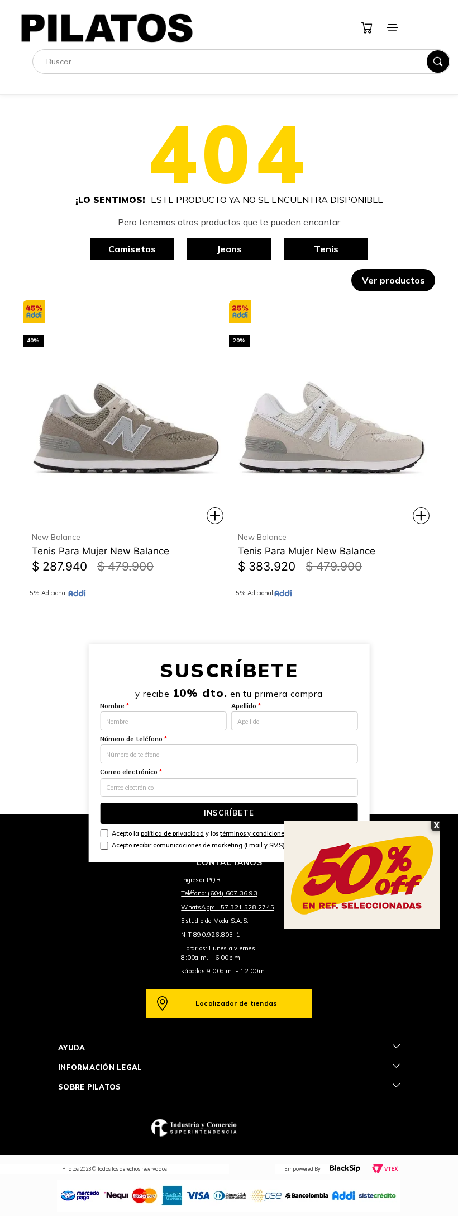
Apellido (246, 706)
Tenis (326, 248)
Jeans (229, 248)
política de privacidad (172, 833)
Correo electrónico (131, 772)
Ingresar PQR (201, 880)
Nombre (114, 706)
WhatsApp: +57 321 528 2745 (227, 907)
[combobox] (241, 61)
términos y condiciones (253, 833)
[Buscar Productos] (438, 61)
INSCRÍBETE (229, 812)
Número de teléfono (133, 739)
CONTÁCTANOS (229, 862)
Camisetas (132, 248)
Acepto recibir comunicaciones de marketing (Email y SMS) (198, 845)
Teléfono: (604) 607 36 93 (219, 893)
